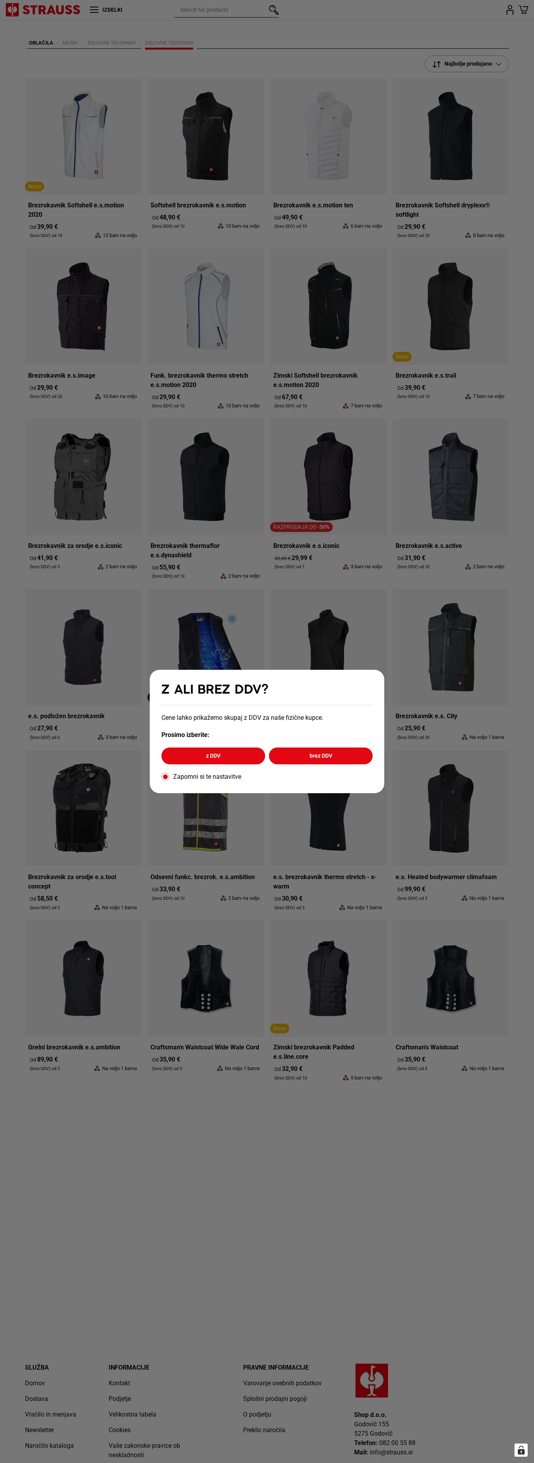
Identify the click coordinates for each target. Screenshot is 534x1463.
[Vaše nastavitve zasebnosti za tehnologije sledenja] (521, 1450)
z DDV (213, 756)
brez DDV (321, 756)
